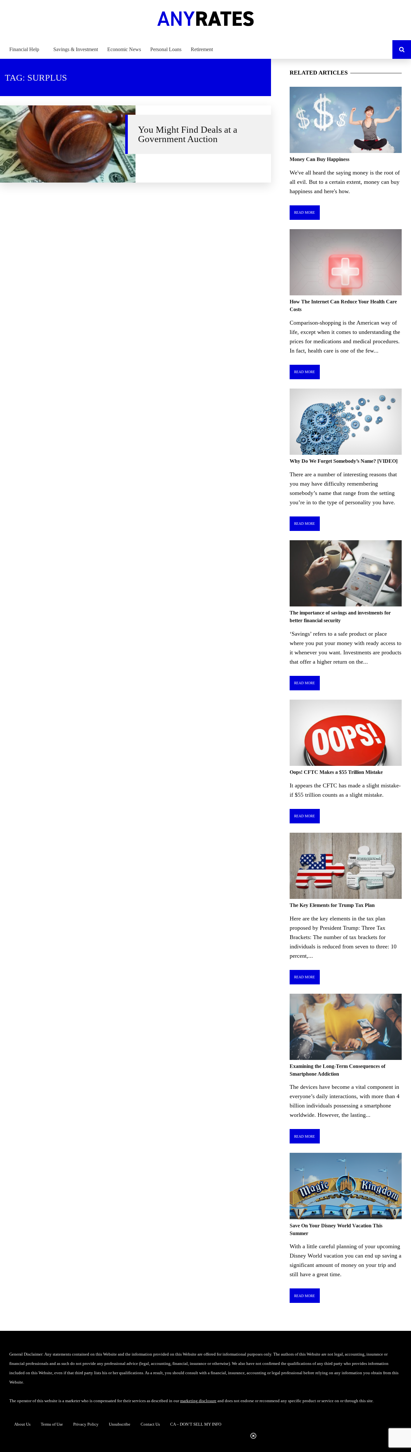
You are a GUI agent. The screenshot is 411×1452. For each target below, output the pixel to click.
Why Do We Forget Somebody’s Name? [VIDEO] (344, 461)
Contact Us (150, 1424)
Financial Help (24, 49)
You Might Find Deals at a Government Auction (187, 134)
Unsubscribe (119, 1424)
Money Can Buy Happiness (319, 159)
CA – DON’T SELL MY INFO (195, 1424)
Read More (304, 212)
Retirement (202, 49)
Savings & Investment (75, 49)
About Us (22, 1424)
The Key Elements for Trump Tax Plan (332, 905)
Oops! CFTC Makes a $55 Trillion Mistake (336, 772)
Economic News (124, 49)
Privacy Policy (86, 1424)
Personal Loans (165, 49)
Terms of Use (52, 1424)
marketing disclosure (198, 1400)
